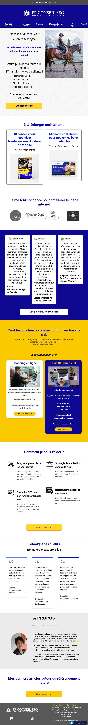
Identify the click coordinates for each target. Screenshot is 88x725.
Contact (83, 24)
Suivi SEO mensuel (8, 25)
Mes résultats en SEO (56, 25)
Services (39, 24)
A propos (72, 25)
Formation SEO (26, 25)
